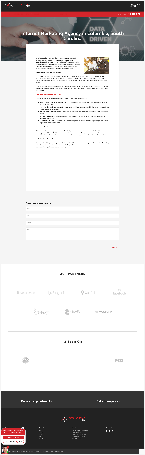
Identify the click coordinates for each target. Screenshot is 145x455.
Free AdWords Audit (33, 14)
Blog (52, 451)
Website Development (78, 436)
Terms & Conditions (36, 451)
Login (56, 451)
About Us (47, 14)
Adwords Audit (76, 438)
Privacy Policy (46, 451)
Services (41, 432)
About (40, 434)
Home (8, 14)
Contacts (63, 14)
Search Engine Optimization (80, 431)
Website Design (76, 432)
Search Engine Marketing (79, 434)
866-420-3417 (133, 14)
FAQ (55, 14)
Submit (114, 247)
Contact (41, 438)
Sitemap (61, 451)
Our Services (18, 14)
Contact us (48, 145)
